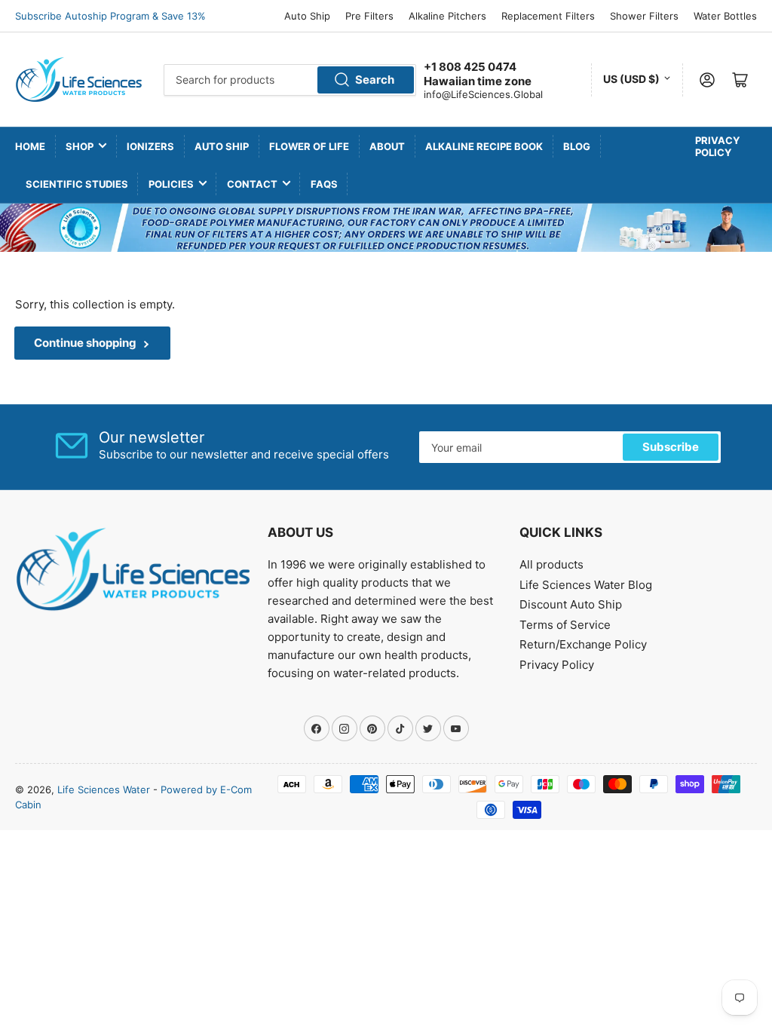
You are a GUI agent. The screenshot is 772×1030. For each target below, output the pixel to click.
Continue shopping (85, 343)
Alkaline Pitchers (447, 16)
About (387, 146)
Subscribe (670, 447)
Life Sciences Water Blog (585, 585)
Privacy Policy (717, 146)
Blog (576, 146)
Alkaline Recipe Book (484, 146)
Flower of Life (309, 146)
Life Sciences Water (103, 789)
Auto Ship (307, 16)
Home (30, 146)
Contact (252, 184)
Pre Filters (369, 16)
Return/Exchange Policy (583, 644)
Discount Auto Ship (570, 604)
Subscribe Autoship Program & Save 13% (110, 16)
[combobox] (290, 80)
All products (551, 564)
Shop (79, 146)
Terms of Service (565, 625)
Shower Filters (644, 16)
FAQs (324, 184)
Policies (171, 184)
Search (374, 79)
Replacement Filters (548, 16)
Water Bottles (725, 16)
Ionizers (150, 146)
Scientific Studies (77, 184)
